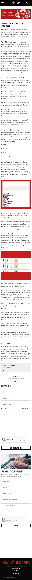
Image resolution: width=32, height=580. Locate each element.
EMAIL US (16, 570)
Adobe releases (18, 61)
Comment (4, 408)
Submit (16, 525)
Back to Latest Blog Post (17, 378)
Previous (17, 376)
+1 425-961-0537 (16, 568)
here (16, 141)
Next (15, 381)
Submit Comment (16, 448)
